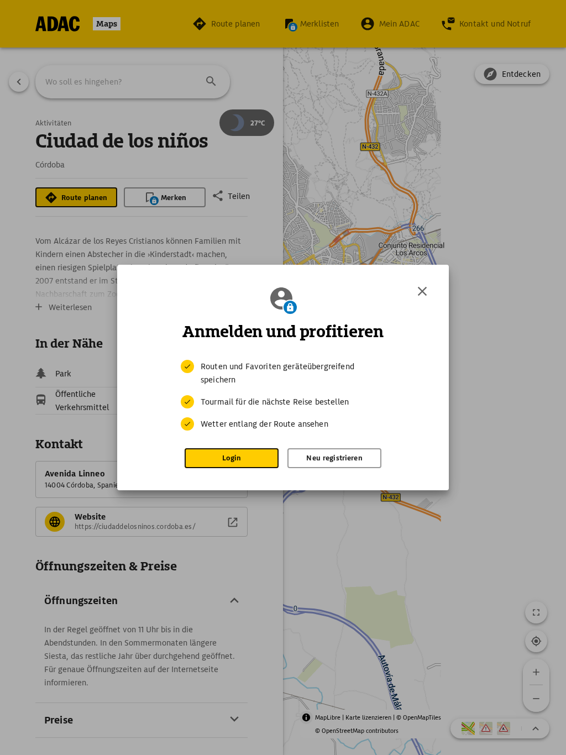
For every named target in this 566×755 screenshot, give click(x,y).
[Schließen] (422, 291)
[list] (283, 395)
